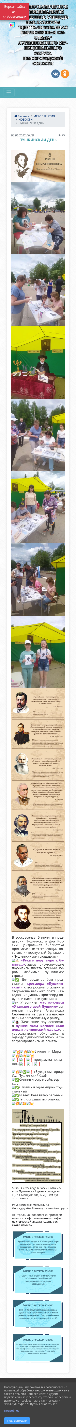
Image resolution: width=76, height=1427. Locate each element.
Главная (23, 116)
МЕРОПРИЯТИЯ (44, 116)
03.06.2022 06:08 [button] (22, 135)
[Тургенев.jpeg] (38, 825)
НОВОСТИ (26, 119)
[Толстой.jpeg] (38, 764)
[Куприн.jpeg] (38, 703)
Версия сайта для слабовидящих (14, 11)
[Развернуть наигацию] (9, 92)
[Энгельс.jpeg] (38, 886)
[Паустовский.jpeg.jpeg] (38, 856)
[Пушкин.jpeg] (38, 917)
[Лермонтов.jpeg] (38, 734)
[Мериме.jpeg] (38, 795)
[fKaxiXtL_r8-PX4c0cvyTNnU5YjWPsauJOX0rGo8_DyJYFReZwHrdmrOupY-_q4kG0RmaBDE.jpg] (38, 166)
